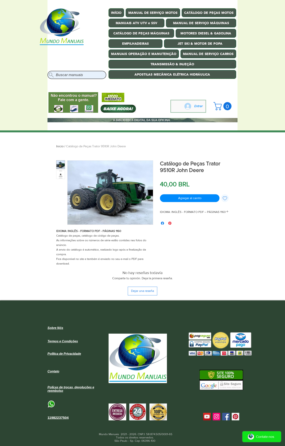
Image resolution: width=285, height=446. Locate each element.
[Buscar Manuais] (233, 65)
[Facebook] (226, 416)
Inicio (60, 146)
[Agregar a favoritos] (225, 198)
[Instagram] (216, 416)
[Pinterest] (235, 416)
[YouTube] (207, 416)
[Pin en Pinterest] (170, 223)
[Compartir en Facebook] (162, 223)
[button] (223, 106)
